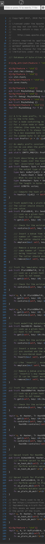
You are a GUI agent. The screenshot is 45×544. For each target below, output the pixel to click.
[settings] (43, 8)
